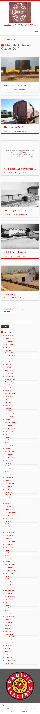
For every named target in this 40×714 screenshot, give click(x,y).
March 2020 (8, 411)
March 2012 (8, 631)
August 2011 (9, 645)
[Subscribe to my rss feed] (3, 705)
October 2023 (9, 359)
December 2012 (9, 619)
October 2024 (9, 341)
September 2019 (10, 428)
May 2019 (8, 440)
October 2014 (9, 567)
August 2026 (9, 335)
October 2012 (9, 622)
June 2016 (8, 524)
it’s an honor (9, 294)
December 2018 (9, 448)
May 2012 (8, 628)
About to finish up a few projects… (20, 168)
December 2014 (9, 561)
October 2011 (9, 640)
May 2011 (8, 648)
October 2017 (9, 486)
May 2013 (8, 608)
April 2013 (8, 611)
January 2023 (9, 367)
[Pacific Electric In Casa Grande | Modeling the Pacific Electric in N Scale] (20, 12)
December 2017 (9, 480)
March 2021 (8, 390)
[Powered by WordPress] (34, 708)
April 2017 (8, 501)
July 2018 (8, 463)
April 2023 (8, 364)
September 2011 (10, 643)
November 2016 (10, 512)
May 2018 (8, 469)
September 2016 (10, 515)
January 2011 (9, 654)
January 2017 (9, 506)
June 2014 (8, 579)
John (26, 89)
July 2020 (8, 399)
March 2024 (8, 350)
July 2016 (8, 521)
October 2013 (9, 593)
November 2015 (10, 541)
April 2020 (8, 408)
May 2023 (8, 362)
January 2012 (9, 634)
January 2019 (9, 446)
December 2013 (9, 588)
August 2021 (9, 382)
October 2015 (9, 544)
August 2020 (9, 396)
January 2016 (9, 535)
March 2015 (8, 559)
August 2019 (9, 431)
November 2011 (10, 637)
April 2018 (8, 472)
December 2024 (9, 338)
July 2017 (8, 495)
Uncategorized (19, 89)
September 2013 (10, 596)
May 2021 (8, 385)
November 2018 (10, 451)
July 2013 (8, 602)
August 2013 (9, 599)
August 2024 (9, 344)
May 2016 (8, 527)
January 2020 (9, 417)
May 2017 (8, 498)
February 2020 (9, 414)
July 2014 (8, 576)
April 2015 (8, 556)
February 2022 (9, 373)
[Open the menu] (36, 31)
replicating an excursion (15, 210)
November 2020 (10, 393)
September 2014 (10, 570)
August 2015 (9, 547)
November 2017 (10, 483)
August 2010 (9, 663)
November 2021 (10, 376)
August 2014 (9, 573)
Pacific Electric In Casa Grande (18, 708)
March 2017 (8, 503)
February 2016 (9, 532)
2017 (8, 40)
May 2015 (8, 553)
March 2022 (8, 370)
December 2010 (9, 657)
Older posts (7, 311)
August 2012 (9, 625)
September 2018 (10, 457)
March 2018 (8, 475)
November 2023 (10, 356)
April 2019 (8, 443)
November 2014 (10, 564)
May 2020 (8, 405)
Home (3, 40)
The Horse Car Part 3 (13, 127)
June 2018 (8, 466)
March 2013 (8, 614)
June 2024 (8, 347)
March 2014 (8, 582)
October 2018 (9, 454)
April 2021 (8, 388)
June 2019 (8, 437)
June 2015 (8, 550)
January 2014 (9, 585)
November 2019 (10, 422)
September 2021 (10, 379)
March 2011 (8, 651)
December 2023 (9, 353)
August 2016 (9, 518)
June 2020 (8, 402)
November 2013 (10, 590)
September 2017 (10, 489)
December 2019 (9, 419)
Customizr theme (24, 711)
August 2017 (9, 492)
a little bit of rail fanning (15, 252)
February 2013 (9, 616)
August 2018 (9, 460)
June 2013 (8, 605)
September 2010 (10, 660)
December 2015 (9, 538)
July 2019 (8, 434)
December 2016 (9, 509)
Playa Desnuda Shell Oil (15, 85)
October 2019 (9, 425)
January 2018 (9, 477)
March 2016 (8, 530)
